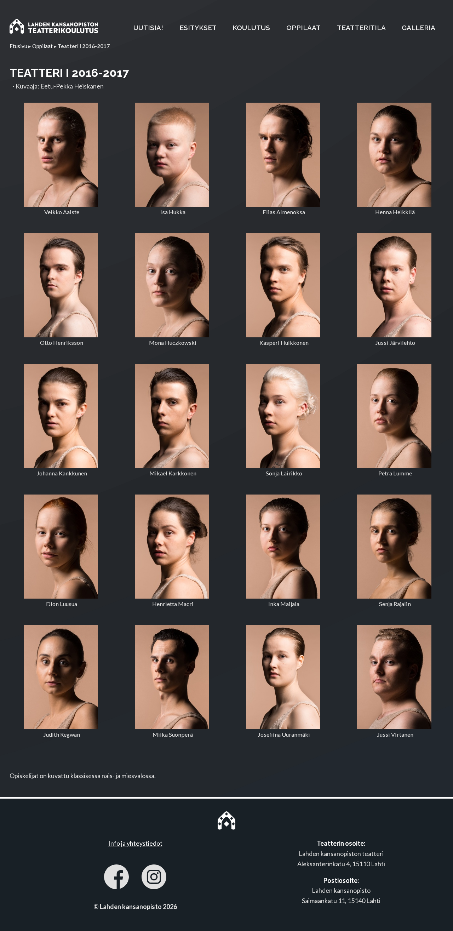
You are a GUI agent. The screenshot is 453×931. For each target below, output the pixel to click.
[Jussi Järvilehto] (394, 285)
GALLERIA (418, 28)
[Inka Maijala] (283, 547)
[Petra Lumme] (394, 416)
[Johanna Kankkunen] (61, 416)
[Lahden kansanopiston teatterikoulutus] (54, 27)
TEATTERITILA (361, 28)
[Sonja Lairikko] (283, 416)
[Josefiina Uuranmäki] (283, 677)
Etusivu (18, 46)
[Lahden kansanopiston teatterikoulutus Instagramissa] (154, 878)
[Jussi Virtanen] (394, 677)
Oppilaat (42, 46)
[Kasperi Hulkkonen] (283, 285)
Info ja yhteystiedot (135, 843)
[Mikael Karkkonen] (172, 416)
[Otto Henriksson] (61, 285)
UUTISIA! (148, 28)
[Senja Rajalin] (394, 547)
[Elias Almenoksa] (283, 155)
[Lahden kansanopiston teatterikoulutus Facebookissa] (116, 878)
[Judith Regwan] (61, 677)
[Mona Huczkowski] (172, 285)
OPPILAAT (303, 28)
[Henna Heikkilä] (394, 155)
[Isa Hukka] (172, 155)
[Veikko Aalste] (61, 155)
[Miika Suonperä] (172, 677)
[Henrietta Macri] (172, 547)
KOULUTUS (251, 28)
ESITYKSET (198, 28)
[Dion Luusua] (61, 547)
